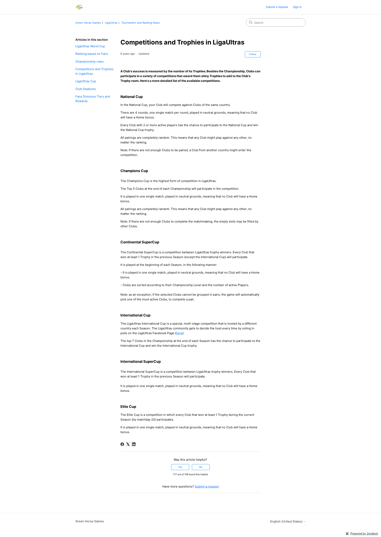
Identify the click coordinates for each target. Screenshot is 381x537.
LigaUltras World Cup (90, 46)
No (200, 466)
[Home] (79, 7)
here (179, 333)
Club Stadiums (85, 89)
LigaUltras (111, 22)
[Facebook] (122, 444)
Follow (252, 54)
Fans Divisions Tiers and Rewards (92, 99)
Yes (180, 466)
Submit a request (277, 7)
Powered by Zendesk (364, 533)
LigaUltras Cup (85, 81)
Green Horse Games (88, 22)
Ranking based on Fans (91, 54)
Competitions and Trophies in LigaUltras (94, 71)
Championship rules (89, 61)
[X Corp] (128, 444)
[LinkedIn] (134, 444)
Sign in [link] (297, 7)
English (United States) (286, 521)
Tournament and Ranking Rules (140, 22)
